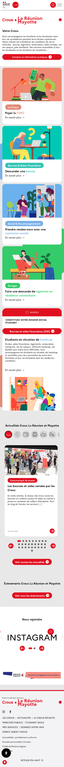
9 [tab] (46, 541)
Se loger (12, 285)
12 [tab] (26, 544)
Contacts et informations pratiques (29, 56)
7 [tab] (39, 541)
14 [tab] (32, 544)
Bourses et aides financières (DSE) (30, 331)
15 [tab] (35, 544)
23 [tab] (32, 547)
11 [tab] (22, 544)
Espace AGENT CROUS (14, 731)
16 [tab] (38, 544)
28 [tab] (32, 551)
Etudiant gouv (35, 722)
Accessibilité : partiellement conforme (19, 737)
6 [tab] (36, 541)
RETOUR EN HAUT (30, 760)
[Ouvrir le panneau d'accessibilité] (6, 753)
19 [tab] (19, 547)
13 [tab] (29, 544)
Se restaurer (43, 434)
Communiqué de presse (22, 480)
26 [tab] (42, 547)
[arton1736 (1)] (32, 675)
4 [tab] (30, 541)
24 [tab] (35, 547)
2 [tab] (23, 541)
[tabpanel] (32, 638)
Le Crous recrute (44, 717)
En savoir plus (13, 117)
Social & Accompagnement (24, 223)
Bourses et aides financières (26, 434)
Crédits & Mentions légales (14, 746)
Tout (8, 434)
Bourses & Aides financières (24, 165)
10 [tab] (19, 544)
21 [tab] (26, 547)
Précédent (11, 545)
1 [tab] (19, 541)
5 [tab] (33, 541)
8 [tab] (42, 541)
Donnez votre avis (32, 727)
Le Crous (13, 107)
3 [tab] (26, 541)
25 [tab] (38, 547)
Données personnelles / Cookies (16, 741)
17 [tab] (42, 544)
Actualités (24, 717)
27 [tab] (45, 547)
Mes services (10, 727)
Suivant (53, 545)
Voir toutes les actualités (29, 562)
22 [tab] (29, 547)
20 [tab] (22, 547)
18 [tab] (45, 544)
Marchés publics (12, 722)
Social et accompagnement (35, 434)
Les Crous (8, 717)
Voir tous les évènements (30, 595)
